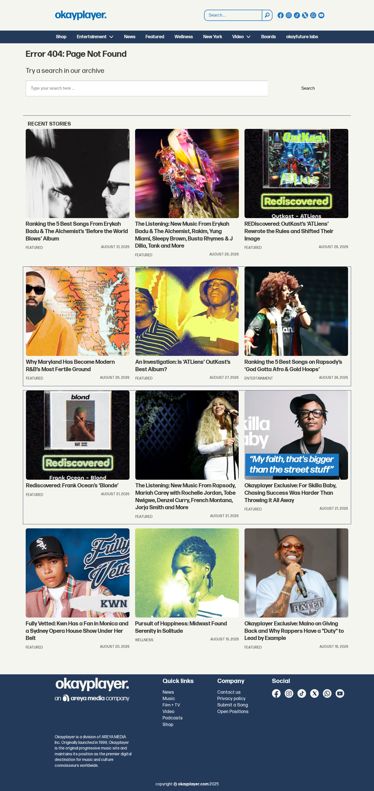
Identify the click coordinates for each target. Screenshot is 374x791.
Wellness (184, 36)
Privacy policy (231, 698)
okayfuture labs (302, 36)
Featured (155, 36)
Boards (268, 36)
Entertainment (92, 36)
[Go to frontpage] (81, 15)
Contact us (229, 692)
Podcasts (173, 718)
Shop (61, 36)
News (129, 36)
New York (212, 36)
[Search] (267, 15)
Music (169, 698)
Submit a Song (232, 705)
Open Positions (233, 711)
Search (308, 88)
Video (238, 36)
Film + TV (171, 705)
